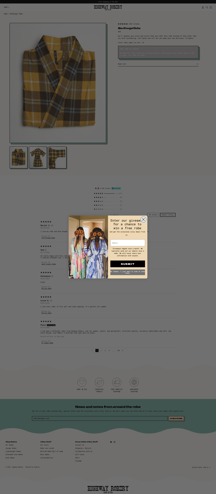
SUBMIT (128, 263)
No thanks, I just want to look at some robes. (127, 272)
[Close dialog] (143, 219)
